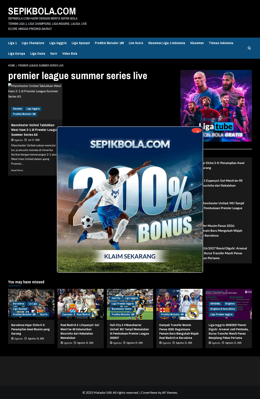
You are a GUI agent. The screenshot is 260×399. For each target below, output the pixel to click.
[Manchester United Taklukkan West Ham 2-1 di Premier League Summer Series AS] (35, 101)
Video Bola (69, 53)
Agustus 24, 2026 (36, 338)
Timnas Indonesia (221, 43)
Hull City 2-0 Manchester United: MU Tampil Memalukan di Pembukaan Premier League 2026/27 (213, 208)
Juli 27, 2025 (33, 140)
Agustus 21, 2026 (184, 343)
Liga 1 (12, 43)
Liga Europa (16, 53)
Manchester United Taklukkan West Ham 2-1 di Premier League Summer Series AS (34, 130)
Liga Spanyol (81, 43)
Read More (17, 170)
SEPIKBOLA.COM (42, 10)
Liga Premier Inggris (123, 303)
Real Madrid (83, 314)
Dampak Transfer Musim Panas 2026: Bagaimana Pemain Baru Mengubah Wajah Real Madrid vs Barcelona (212, 230)
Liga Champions (33, 43)
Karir (53, 53)
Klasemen (197, 43)
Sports (43, 314)
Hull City (116, 298)
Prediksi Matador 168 (109, 43)
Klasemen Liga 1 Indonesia (166, 43)
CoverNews (149, 392)
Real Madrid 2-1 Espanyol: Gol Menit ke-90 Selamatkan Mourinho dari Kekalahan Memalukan (213, 185)
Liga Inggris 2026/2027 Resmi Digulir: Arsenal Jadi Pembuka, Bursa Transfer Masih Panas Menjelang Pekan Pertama (215, 253)
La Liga (33, 303)
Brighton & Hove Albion (222, 309)
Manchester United (121, 309)
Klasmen (17, 108)
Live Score (136, 43)
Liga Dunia (37, 53)
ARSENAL (215, 303)
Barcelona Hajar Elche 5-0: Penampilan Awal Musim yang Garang (213, 165)
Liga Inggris (58, 43)
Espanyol (67, 314)
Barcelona (18, 303)
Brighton (230, 303)
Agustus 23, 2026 (85, 343)
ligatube (18, 140)
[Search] (249, 48)
